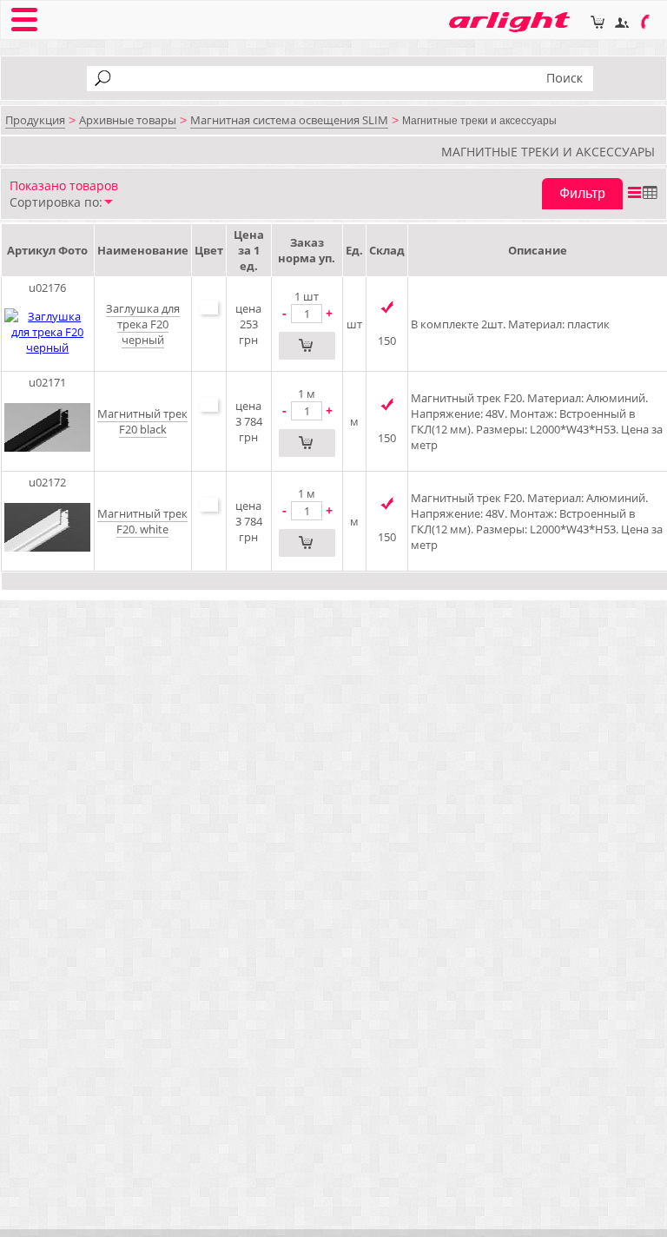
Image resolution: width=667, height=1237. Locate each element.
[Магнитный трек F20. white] (47, 560)
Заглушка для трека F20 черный (143, 324)
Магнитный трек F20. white (142, 521)
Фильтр (582, 193)
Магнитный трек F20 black (142, 421)
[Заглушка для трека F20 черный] (47, 347)
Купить (307, 346)
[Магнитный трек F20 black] (47, 460)
